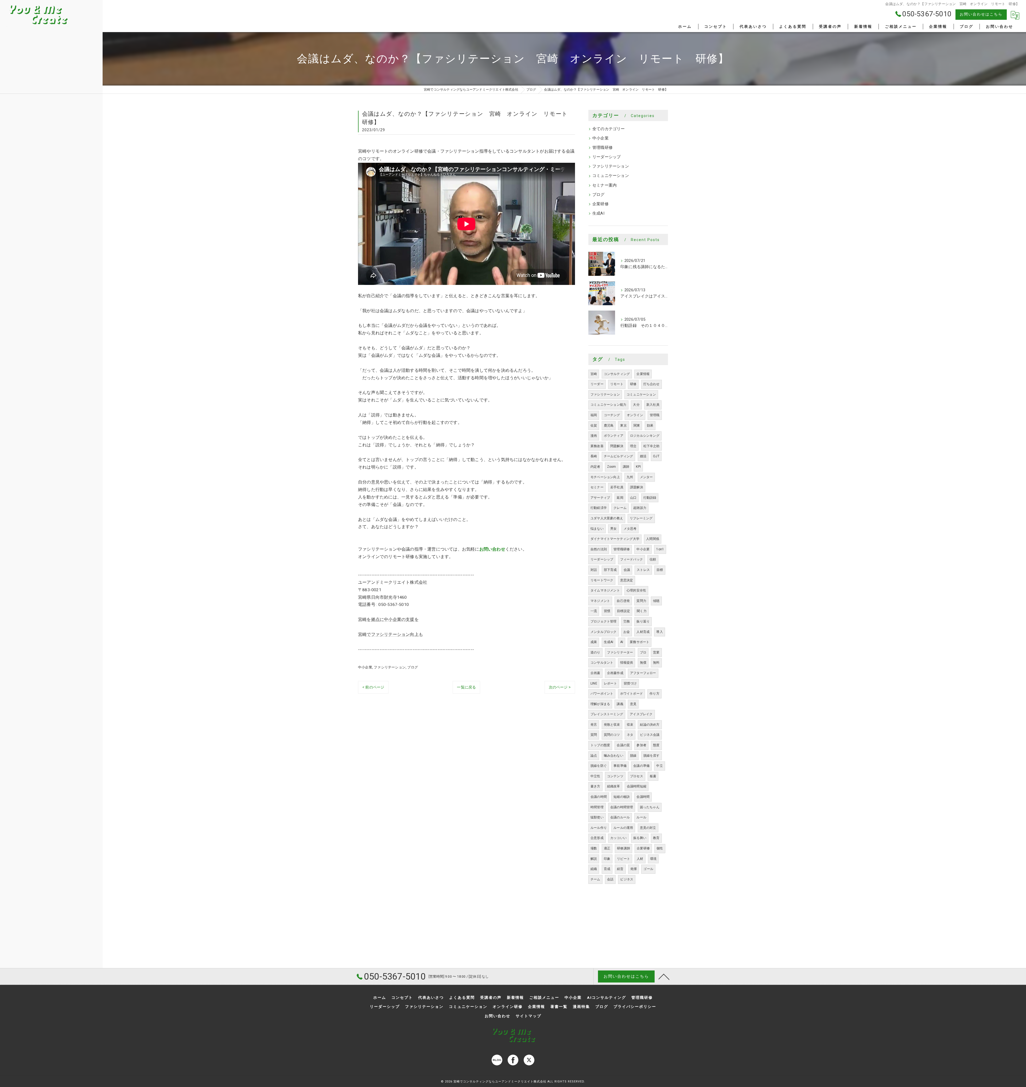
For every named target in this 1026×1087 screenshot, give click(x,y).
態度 (656, 745)
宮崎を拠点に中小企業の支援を (388, 619)
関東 (637, 425)
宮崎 (593, 374)
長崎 (593, 456)
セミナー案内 (604, 185)
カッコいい (618, 838)
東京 (623, 425)
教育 (656, 838)
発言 (593, 724)
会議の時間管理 (621, 807)
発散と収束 (612, 724)
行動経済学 (598, 508)
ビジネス (626, 879)
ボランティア (613, 436)
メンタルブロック (603, 632)
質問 (593, 735)
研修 (633, 384)
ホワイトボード (631, 693)
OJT (656, 456)
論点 (593, 755)
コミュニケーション (610, 175)
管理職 (655, 415)
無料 (656, 662)
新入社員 (652, 405)
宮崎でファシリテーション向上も (390, 634)
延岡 (620, 498)
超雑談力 (639, 508)
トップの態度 (600, 745)
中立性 (595, 776)
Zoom (611, 467)
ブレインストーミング (606, 714)
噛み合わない (613, 755)
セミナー (597, 487)
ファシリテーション (390, 667)
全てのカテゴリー (608, 129)
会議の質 (623, 745)
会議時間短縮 (636, 786)
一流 (593, 611)
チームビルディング (618, 456)
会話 (610, 879)
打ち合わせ (651, 384)
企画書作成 (615, 673)
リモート (616, 384)
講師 (626, 467)
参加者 (641, 745)
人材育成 (643, 632)
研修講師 (623, 848)
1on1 (660, 549)
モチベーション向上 (605, 477)
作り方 (654, 693)
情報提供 (626, 662)
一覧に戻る (466, 687)
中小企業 (365, 667)
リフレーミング (641, 518)
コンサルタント (601, 662)
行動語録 (649, 498)
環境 (653, 859)
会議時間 (643, 797)
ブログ (412, 667)
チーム (595, 879)
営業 (656, 652)
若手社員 (616, 487)
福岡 (593, 415)
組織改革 (613, 786)
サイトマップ (528, 1016)
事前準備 (620, 766)
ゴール (648, 869)
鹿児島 (609, 425)
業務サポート (639, 642)
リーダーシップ (606, 157)
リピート (623, 859)
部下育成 (610, 570)
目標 (659, 570)
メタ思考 (630, 529)
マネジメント (600, 601)
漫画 (593, 436)
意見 (633, 704)
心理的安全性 (636, 590)
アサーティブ (600, 498)
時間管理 (597, 807)
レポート (610, 683)
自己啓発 (623, 601)
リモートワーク (601, 580)
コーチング (612, 415)
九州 (630, 477)
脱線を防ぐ (598, 766)
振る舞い (639, 838)
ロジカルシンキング (644, 436)
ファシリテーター (620, 652)
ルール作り (598, 828)
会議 (627, 570)
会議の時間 (598, 797)
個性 (659, 848)
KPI (638, 467)
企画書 (595, 673)
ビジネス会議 (649, 735)
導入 (659, 632)
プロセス (636, 776)
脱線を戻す (651, 755)
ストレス (643, 570)
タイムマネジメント (605, 590)
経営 (620, 869)
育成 (607, 869)
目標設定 (623, 611)
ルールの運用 (623, 828)
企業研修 (600, 204)
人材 (640, 859)
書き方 (595, 786)
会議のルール (620, 817)
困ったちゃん (649, 807)
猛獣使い (597, 817)
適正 (607, 848)
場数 (593, 848)
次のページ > (560, 687)
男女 (613, 529)
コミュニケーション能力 (608, 405)
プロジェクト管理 (603, 621)
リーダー (597, 384)
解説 (593, 859)
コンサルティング (617, 374)
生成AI (598, 213)
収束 (630, 724)
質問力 (641, 601)
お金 (626, 632)
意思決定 (626, 580)
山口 (633, 498)
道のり (595, 652)
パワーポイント (601, 693)
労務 (626, 621)
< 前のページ (373, 687)
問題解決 (616, 446)
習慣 (607, 611)
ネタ (630, 735)
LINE (593, 683)
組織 (593, 869)
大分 (636, 405)
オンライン (635, 415)
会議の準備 (641, 766)
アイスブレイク (641, 714)
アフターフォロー (643, 673)
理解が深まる (600, 704)
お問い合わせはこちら (981, 14)
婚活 (643, 456)
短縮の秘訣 (621, 797)
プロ (643, 652)
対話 (593, 570)
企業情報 (643, 374)
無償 (643, 662)
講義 (620, 704)
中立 (659, 766)
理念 (633, 446)
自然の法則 (598, 549)
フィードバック (631, 559)
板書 (653, 776)
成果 (593, 642)
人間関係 (652, 539)
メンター (646, 477)
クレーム (620, 508)
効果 (650, 425)
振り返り (643, 621)
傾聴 (656, 601)
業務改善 (597, 446)
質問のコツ (612, 735)
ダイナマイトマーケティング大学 (614, 539)
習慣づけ (630, 683)
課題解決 (636, 487)
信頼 (653, 559)
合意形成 (597, 838)
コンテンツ (615, 776)
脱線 (633, 755)
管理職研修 (602, 147)
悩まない (597, 529)
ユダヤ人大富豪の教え (606, 518)
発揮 (633, 869)
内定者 (595, 467)
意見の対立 (648, 828)
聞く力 (642, 611)
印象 (607, 859)
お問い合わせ (492, 549)
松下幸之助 (651, 446)
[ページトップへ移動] (664, 976)
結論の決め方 (649, 724)
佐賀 (593, 425)
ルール (641, 817)
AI (621, 642)
